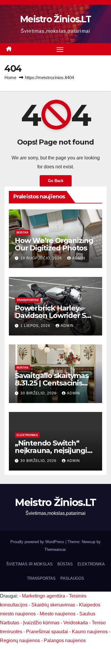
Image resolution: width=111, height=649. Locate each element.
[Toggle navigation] (60, 49)
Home (10, 77)
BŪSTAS (22, 232)
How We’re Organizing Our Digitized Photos (54, 244)
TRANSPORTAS (28, 300)
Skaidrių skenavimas (53, 604)
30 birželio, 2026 (39, 393)
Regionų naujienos (20, 640)
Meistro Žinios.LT (55, 19)
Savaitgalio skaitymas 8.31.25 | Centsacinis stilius (52, 383)
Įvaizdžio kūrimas (41, 622)
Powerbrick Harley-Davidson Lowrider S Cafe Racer (50, 315)
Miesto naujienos (57, 613)
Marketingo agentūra (43, 595)
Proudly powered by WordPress (37, 542)
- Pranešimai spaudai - (47, 631)
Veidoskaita (75, 622)
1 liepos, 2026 (36, 326)
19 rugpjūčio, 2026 (41, 258)
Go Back (55, 180)
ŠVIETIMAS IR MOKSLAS (29, 564)
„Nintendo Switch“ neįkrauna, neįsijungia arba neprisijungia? (53, 450)
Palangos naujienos (65, 640)
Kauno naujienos (90, 631)
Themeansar (54, 549)
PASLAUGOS (72, 578)
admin (78, 258)
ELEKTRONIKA (27, 435)
